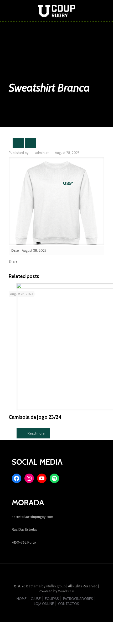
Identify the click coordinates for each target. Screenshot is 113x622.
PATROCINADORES (78, 599)
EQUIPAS (52, 599)
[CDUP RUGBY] (56, 10)
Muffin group (56, 586)
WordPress (66, 591)
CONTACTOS (68, 604)
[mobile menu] (105, 10)
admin (40, 153)
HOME (22, 599)
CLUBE (36, 599)
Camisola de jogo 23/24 (35, 417)
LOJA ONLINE (44, 604)
